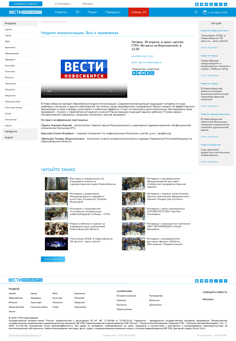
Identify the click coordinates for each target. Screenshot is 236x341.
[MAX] (134, 73)
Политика (10, 71)
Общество (10, 95)
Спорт (8, 113)
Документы (155, 304)
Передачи (112, 12)
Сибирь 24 (138, 12)
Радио (92, 12)
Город (8, 35)
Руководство (156, 295)
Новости (61, 12)
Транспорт (10, 83)
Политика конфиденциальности (25, 335)
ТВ (77, 12)
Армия (8, 29)
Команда (121, 300)
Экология (10, 89)
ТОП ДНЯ (216, 23)
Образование (12, 53)
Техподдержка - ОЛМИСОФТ (212, 335)
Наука (8, 125)
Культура (10, 65)
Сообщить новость (26, 4)
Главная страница (49, 21)
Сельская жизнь (13, 107)
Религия (9, 77)
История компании (126, 295)
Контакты (122, 304)
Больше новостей (53, 259)
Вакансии (154, 300)
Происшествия (12, 101)
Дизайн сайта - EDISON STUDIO (119, 335)
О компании (62, 4)
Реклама (87, 4)
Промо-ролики (124, 309)
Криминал (10, 47)
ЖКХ (7, 41)
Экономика (11, 119)
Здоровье (10, 59)
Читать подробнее (209, 47)
